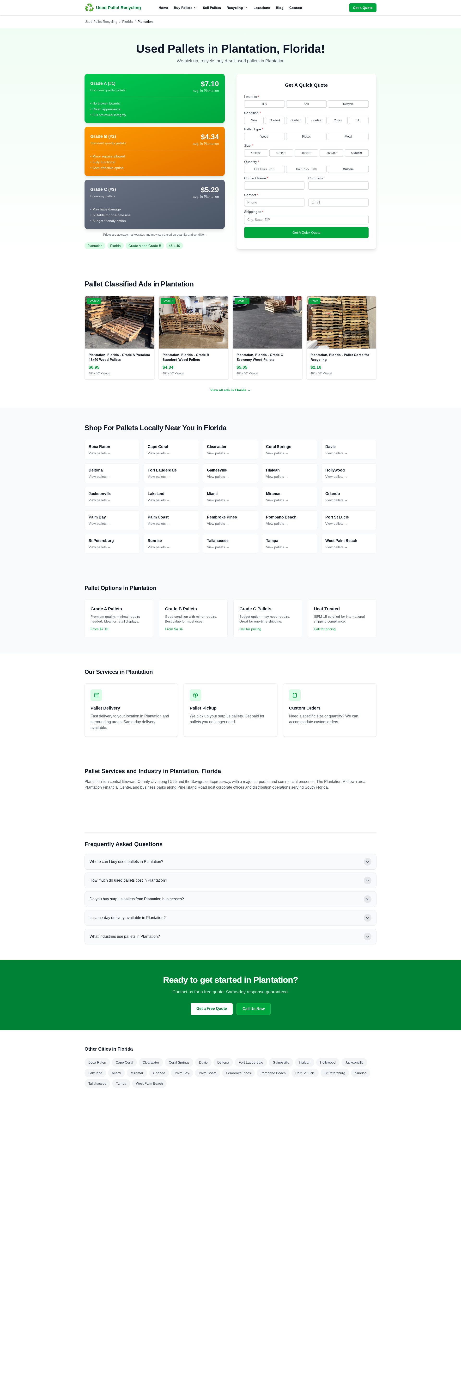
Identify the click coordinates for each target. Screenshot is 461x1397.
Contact (295, 8)
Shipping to (253, 212)
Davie (203, 1062)
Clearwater (151, 1062)
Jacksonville (354, 1062)
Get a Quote (363, 8)
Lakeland (95, 1073)
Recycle (348, 104)
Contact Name (256, 178)
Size (248, 145)
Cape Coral (124, 1062)
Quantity (251, 162)
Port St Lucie (305, 1073)
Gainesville (281, 1062)
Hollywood (328, 1062)
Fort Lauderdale (251, 1062)
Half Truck (306, 169)
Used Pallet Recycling (101, 21)
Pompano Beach (273, 1073)
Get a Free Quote (211, 1009)
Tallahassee (97, 1083)
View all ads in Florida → (230, 390)
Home (163, 8)
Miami (116, 1073)
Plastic (306, 136)
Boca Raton (97, 1062)
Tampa (121, 1083)
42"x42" (281, 153)
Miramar (137, 1073)
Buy (264, 104)
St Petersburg (334, 1073)
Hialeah (304, 1062)
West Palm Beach (149, 1083)
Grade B (296, 120)
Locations (262, 8)
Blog (280, 8)
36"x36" (332, 153)
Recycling (235, 8)
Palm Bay (182, 1073)
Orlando (159, 1073)
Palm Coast (207, 1073)
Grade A (275, 120)
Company (315, 178)
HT (359, 120)
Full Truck (264, 169)
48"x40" (256, 153)
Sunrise (360, 1073)
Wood (264, 136)
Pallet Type (253, 129)
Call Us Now (254, 1009)
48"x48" (306, 153)
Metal (348, 136)
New (254, 120)
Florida (127, 21)
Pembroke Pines (238, 1073)
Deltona (223, 1062)
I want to (251, 97)
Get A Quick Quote (306, 232)
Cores (338, 120)
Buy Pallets (183, 8)
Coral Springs (179, 1062)
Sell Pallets (212, 8)
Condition (252, 113)
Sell (306, 104)
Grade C (316, 120)
